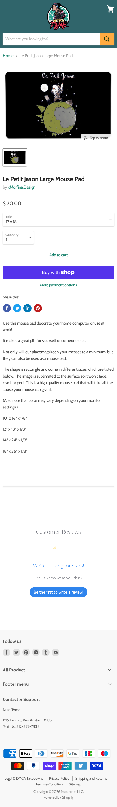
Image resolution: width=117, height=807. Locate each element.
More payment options (58, 285)
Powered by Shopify (59, 797)
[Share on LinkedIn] (27, 308)
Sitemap (75, 784)
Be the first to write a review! (58, 592)
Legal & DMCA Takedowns (23, 778)
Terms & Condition (49, 784)
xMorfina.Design (21, 187)
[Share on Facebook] (7, 308)
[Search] (107, 39)
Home (8, 56)
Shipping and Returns (91, 778)
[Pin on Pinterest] (38, 308)
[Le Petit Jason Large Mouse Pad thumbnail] (15, 157)
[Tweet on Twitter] (17, 308)
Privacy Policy (59, 778)
